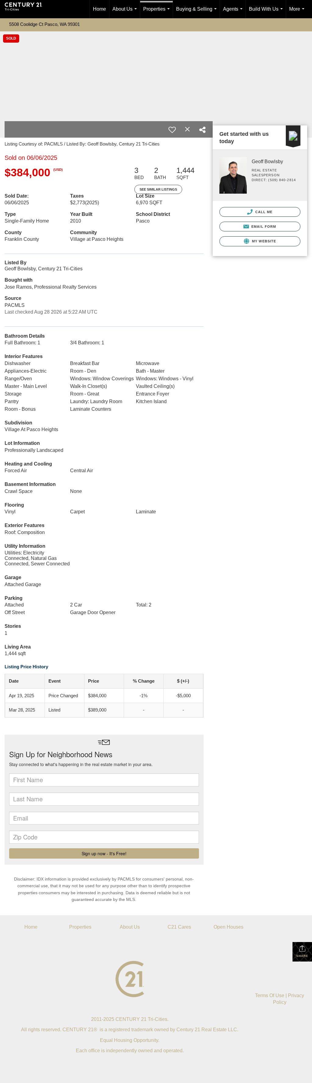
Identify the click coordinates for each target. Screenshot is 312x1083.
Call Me (263, 212)
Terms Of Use (269, 995)
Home (99, 9)
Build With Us (267, 12)
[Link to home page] (26, 9)
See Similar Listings (158, 189)
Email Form (263, 226)
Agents (234, 12)
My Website (263, 241)
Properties (157, 12)
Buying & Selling (197, 12)
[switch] (172, 129)
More (298, 12)
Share (302, 956)
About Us (125, 12)
